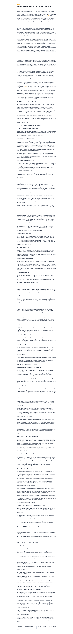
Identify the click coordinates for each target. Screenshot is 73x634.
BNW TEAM (19, 8)
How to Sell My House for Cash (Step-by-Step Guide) (47, 626)
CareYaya (48, 15)
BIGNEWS (18, 4)
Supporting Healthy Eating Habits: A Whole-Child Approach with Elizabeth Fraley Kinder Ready (25, 627)
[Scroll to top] (70, 628)
